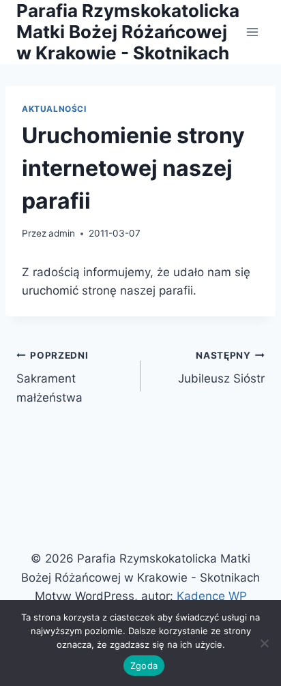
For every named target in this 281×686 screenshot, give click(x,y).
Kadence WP (212, 596)
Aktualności (54, 109)
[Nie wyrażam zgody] (264, 643)
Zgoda (144, 665)
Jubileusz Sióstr (221, 368)
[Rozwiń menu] (252, 31)
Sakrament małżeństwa (52, 377)
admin (61, 233)
